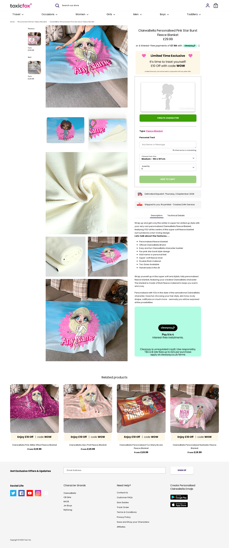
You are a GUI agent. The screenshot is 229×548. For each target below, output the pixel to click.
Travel (16, 14)
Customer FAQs (125, 497)
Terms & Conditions (127, 512)
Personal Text (147, 137)
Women (81, 14)
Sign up (182, 470)
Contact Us (122, 492)
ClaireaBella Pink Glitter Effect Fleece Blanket (34, 444)
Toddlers (192, 14)
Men (136, 14)
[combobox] (167, 157)
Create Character (168, 117)
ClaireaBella (70, 493)
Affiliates (121, 526)
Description (156, 215)
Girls (110, 14)
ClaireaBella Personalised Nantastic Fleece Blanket (194, 446)
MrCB (66, 501)
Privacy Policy (124, 517)
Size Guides (123, 502)
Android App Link (179, 497)
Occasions (48, 14)
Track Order (123, 507)
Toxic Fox (27, 540)
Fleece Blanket (154, 131)
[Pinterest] (46, 493)
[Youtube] (30, 493)
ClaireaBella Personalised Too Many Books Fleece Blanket (141, 446)
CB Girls (67, 497)
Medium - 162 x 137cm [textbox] (153, 158)
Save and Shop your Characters (133, 521)
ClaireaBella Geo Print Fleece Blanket (88, 444)
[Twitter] (13, 493)
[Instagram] (38, 493)
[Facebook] (21, 493)
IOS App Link (179, 504)
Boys (163, 14)
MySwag (68, 509)
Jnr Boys (68, 505)
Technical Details (176, 215)
